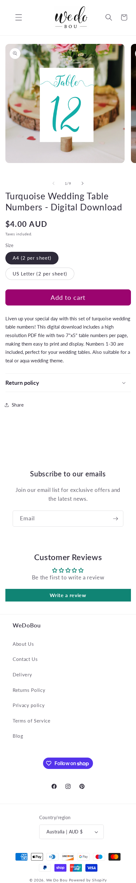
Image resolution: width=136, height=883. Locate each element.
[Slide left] (53, 184)
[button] (14, 17)
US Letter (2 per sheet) (40, 273)
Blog (18, 736)
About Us (23, 644)
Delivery (22, 674)
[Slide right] (83, 184)
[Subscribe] (115, 519)
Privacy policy (29, 705)
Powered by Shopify (88, 880)
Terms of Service (32, 720)
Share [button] (18, 405)
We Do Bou (57, 880)
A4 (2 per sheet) (32, 258)
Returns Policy (29, 690)
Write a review (68, 595)
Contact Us (25, 659)
